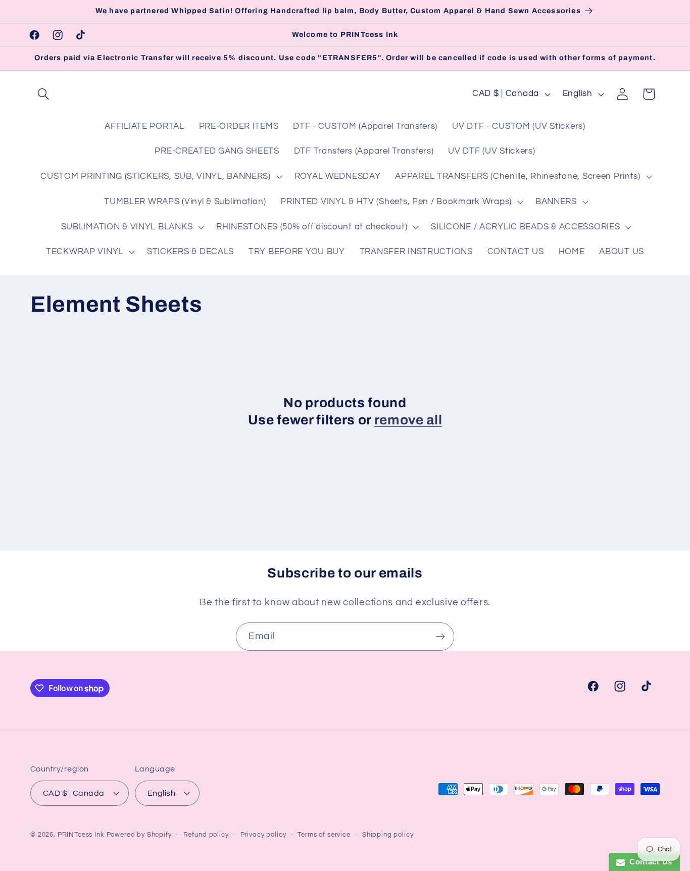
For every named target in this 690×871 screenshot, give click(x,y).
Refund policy (206, 834)
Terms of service (324, 834)
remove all (408, 420)
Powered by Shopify (139, 834)
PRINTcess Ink (81, 834)
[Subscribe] (440, 636)
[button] (43, 94)
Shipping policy (388, 834)
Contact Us (648, 861)
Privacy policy (263, 834)
